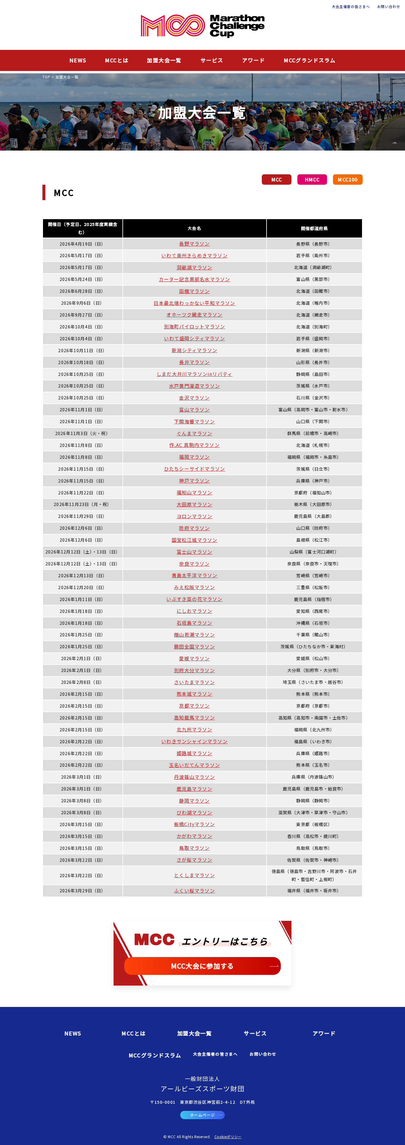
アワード (253, 60)
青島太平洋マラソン (195, 575)
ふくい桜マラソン (194, 890)
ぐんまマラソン (194, 433)
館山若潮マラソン (194, 634)
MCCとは (116, 60)
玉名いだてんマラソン (194, 764)
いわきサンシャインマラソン (194, 741)
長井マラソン (194, 362)
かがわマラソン (194, 835)
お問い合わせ (388, 6)
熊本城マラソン (194, 693)
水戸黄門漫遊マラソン (194, 385)
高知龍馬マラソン (194, 717)
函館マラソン (194, 291)
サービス (212, 60)
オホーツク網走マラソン (194, 314)
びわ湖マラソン (194, 812)
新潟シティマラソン (194, 350)
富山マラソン (194, 409)
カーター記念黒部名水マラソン (194, 279)
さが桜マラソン (194, 859)
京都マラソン (194, 705)
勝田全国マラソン (194, 646)
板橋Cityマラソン (194, 824)
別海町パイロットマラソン (194, 326)
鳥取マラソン (194, 847)
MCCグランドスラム (310, 60)
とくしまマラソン (194, 875)
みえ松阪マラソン (194, 587)
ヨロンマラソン (194, 516)
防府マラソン (194, 528)
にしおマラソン (194, 610)
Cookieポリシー (228, 1136)
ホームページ (202, 1115)
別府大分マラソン (194, 670)
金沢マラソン (194, 397)
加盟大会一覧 (164, 60)
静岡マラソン (194, 800)
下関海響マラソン (194, 421)
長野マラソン (194, 243)
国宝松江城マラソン (195, 539)
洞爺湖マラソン (194, 267)
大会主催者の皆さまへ (351, 6)
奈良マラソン (194, 563)
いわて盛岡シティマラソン (194, 338)
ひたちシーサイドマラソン (194, 468)
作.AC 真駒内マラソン (194, 444)
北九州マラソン (194, 729)
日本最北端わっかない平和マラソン (194, 302)
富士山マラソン (194, 551)
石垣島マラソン (194, 622)
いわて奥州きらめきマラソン (194, 255)
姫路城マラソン (194, 753)
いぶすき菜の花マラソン (194, 598)
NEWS (78, 60)
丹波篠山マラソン (194, 776)
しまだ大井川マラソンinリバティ (194, 373)
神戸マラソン (194, 480)
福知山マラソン (194, 492)
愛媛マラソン (194, 658)
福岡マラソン (194, 456)
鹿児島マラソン (194, 788)
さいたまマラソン (194, 682)
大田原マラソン (194, 504)
